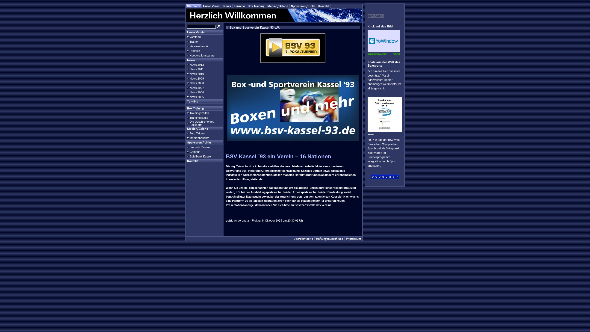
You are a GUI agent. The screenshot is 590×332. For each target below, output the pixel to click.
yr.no (396, 54)
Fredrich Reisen (200, 147)
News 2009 (197, 78)
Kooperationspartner (202, 55)
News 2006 (197, 92)
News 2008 (197, 83)
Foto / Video (197, 133)
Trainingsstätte (199, 117)
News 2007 (197, 87)
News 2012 (197, 64)
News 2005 (197, 97)
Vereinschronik (199, 46)
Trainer (194, 41)
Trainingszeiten (199, 113)
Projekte (195, 51)
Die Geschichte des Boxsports (202, 123)
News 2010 (197, 74)
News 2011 (197, 69)
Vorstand (195, 37)
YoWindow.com (377, 54)
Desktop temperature (384, 41)
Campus (195, 152)
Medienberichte (199, 138)
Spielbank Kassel (201, 156)
